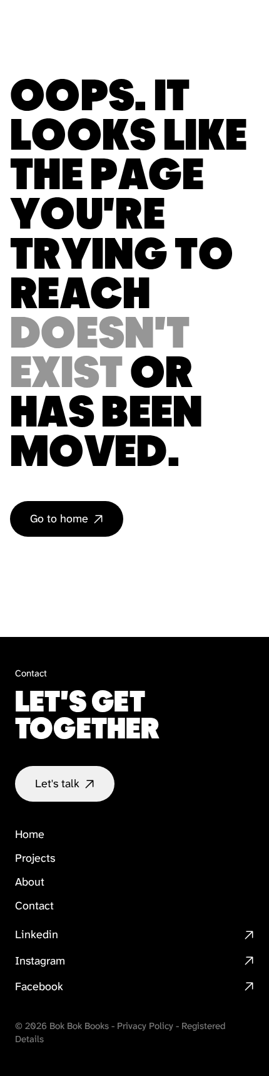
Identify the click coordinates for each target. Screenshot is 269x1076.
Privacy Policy (145, 1026)
